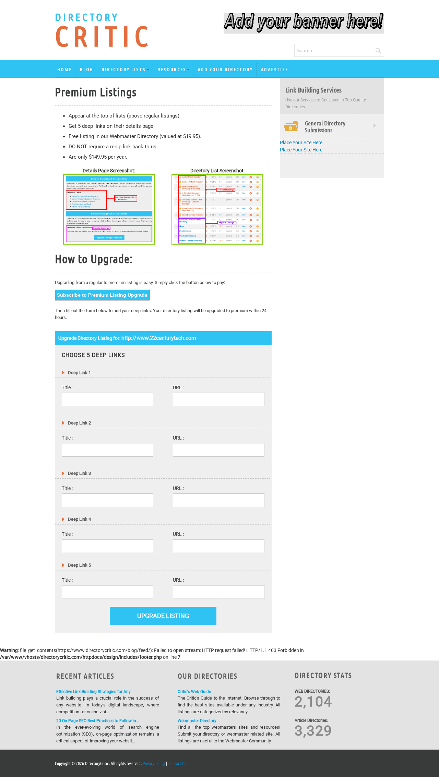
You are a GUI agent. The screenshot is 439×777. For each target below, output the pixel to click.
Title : (67, 387)
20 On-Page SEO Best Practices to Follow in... (97, 720)
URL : (178, 387)
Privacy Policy (154, 763)
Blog (86, 69)
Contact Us (177, 763)
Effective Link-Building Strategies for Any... (94, 691)
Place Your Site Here (301, 142)
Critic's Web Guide (194, 691)
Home (64, 69)
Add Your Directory (225, 69)
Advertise (274, 69)
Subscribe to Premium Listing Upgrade (102, 295)
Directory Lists (124, 69)
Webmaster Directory (197, 720)
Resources (171, 69)
